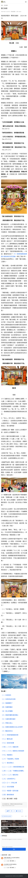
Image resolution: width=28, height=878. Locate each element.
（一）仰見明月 (6, 695)
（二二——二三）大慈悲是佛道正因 (12, 767)
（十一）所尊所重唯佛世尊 (9, 735)
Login (6, 846)
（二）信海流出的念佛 (8, 699)
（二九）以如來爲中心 (8, 779)
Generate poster (7, 816)
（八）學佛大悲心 (7, 723)
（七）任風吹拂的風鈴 (8, 719)
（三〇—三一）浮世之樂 (9, 783)
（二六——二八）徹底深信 (9, 775)
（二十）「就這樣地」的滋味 (10, 759)
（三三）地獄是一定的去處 (9, 791)
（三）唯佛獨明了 (7, 703)
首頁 (2, 5)
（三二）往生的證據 (7, 787)
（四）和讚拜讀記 (7, 707)
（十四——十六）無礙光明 (9, 747)
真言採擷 (13, 11)
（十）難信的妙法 (7, 731)
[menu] (25, 2)
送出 (14, 849)
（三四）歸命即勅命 (7, 795)
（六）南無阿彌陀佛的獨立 (9, 715)
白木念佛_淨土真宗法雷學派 (10, 864)
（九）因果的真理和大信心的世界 (12, 727)
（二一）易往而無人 (7, 763)
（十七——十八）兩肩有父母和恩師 (12, 751)
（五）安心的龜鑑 (7, 711)
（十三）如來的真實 (7, 743)
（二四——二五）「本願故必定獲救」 (13, 771)
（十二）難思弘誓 (7, 739)
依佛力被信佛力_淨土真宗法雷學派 (11, 857)
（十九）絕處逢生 (7, 755)
